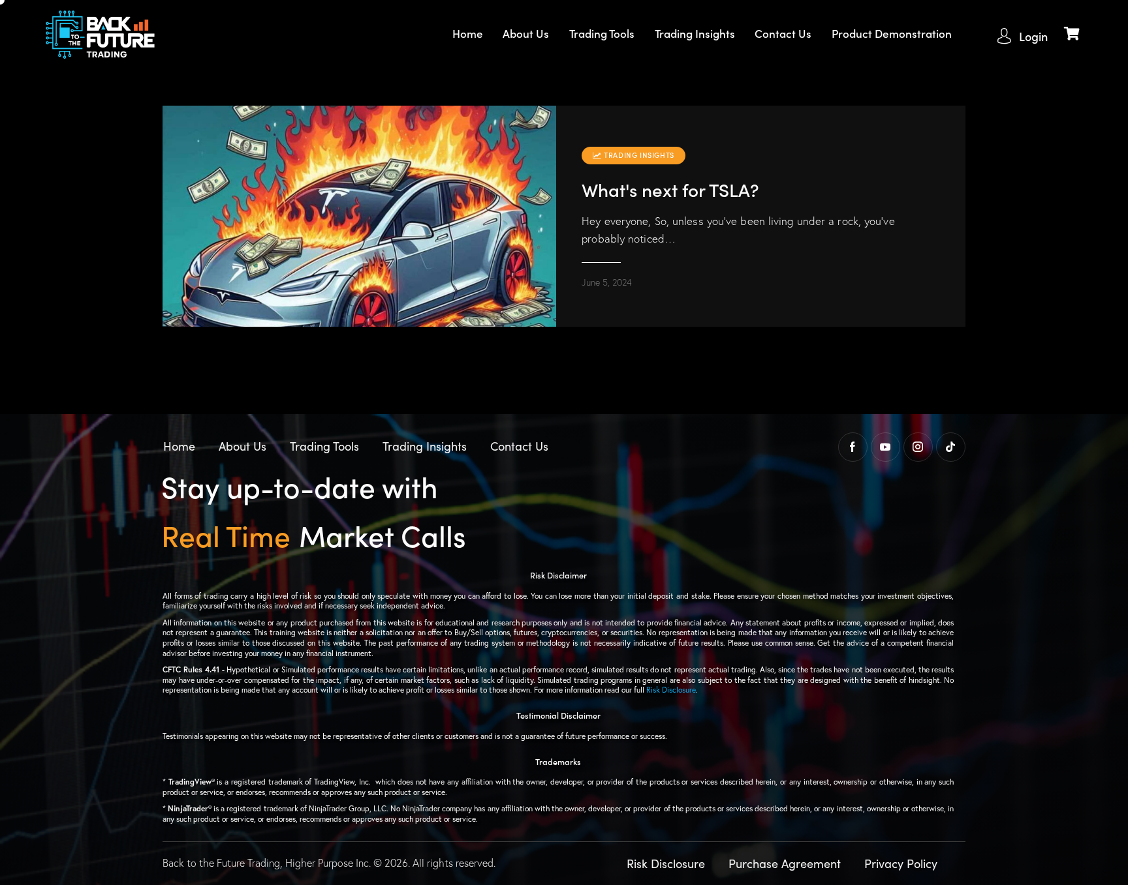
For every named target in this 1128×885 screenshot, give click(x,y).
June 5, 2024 (607, 282)
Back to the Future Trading (221, 862)
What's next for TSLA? (670, 189)
